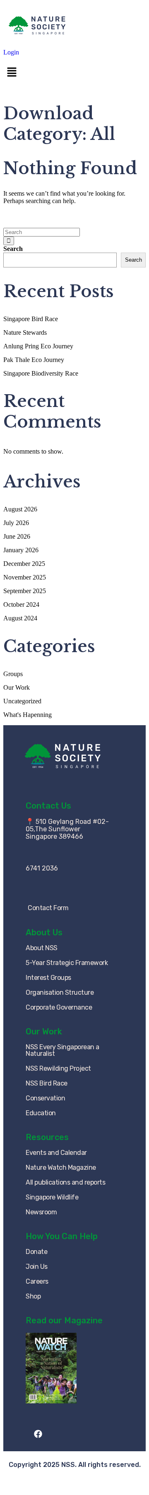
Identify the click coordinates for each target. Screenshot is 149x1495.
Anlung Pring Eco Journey (38, 346)
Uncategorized (22, 701)
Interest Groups (48, 978)
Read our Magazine (64, 1320)
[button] (74, 73)
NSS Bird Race (46, 1083)
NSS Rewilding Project (58, 1068)
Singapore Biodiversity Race (40, 373)
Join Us (37, 1266)
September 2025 (24, 590)
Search (13, 248)
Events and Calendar (56, 1153)
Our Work (16, 687)
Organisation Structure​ (60, 992)
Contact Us (48, 806)
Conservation (45, 1098)
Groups (13, 673)
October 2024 (21, 604)
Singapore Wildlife (52, 1197)
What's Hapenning (27, 714)
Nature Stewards (25, 332)
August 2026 (20, 509)
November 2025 (24, 577)
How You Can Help (62, 1236)
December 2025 (24, 563)
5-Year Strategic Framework (67, 963)
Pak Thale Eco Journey (33, 359)
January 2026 (20, 550)
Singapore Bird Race (30, 318)
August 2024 (20, 618)
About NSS (42, 948)
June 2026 (16, 536)
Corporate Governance (59, 1007)
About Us (44, 932)
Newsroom (41, 1212)
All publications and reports (65, 1182)
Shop (33, 1296)
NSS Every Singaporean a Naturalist (62, 1050)
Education (41, 1113)
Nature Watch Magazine (61, 1167)
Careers (37, 1281)
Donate (36, 1252)
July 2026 (16, 522)
